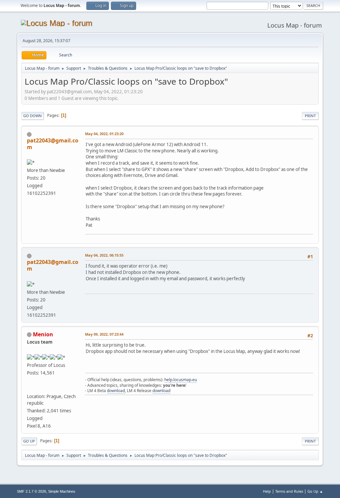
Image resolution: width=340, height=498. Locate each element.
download (116, 390)
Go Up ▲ (315, 491)
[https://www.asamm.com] (29, 388)
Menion (43, 334)
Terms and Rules (289, 491)
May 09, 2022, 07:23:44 (104, 334)
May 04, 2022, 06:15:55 (104, 255)
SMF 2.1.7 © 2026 (31, 491)
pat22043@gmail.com (52, 144)
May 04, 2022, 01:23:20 (104, 133)
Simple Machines (61, 491)
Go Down (32, 115)
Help (267, 491)
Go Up (29, 441)
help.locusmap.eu (180, 379)
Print (310, 115)
